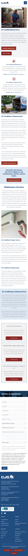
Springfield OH (18, 533)
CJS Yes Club (3, 533)
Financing (3, 535)
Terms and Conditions (18, 550)
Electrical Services (5, 525)
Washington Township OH (20, 531)
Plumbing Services (5, 523)
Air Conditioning (4, 519)
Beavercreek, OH (18, 541)
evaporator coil (4, 146)
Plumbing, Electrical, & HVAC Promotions (21, 524)
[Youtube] (5, 513)
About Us (17, 519)
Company (17, 516)
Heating (2, 521)
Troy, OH (17, 537)
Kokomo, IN (17, 535)
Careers (16, 521)
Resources (3, 529)
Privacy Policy (16, 464)
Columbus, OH (18, 539)
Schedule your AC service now (13, 92)
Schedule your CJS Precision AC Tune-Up (13, 74)
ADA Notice (14, 553)
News (2, 537)
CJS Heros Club (4, 531)
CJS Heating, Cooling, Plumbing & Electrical (10, 481)
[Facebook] (2, 513)
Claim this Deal (14, 338)
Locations (17, 529)
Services (3, 516)
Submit (4, 468)
